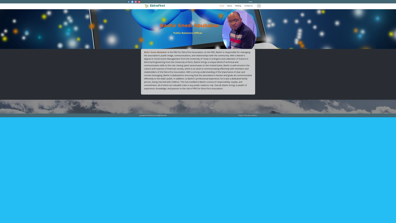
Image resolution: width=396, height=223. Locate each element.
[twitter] (132, 2)
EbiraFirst (157, 5)
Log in (250, 1)
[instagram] (135, 2)
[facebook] (129, 2)
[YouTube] (139, 2)
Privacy (240, 115)
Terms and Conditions (250, 115)
